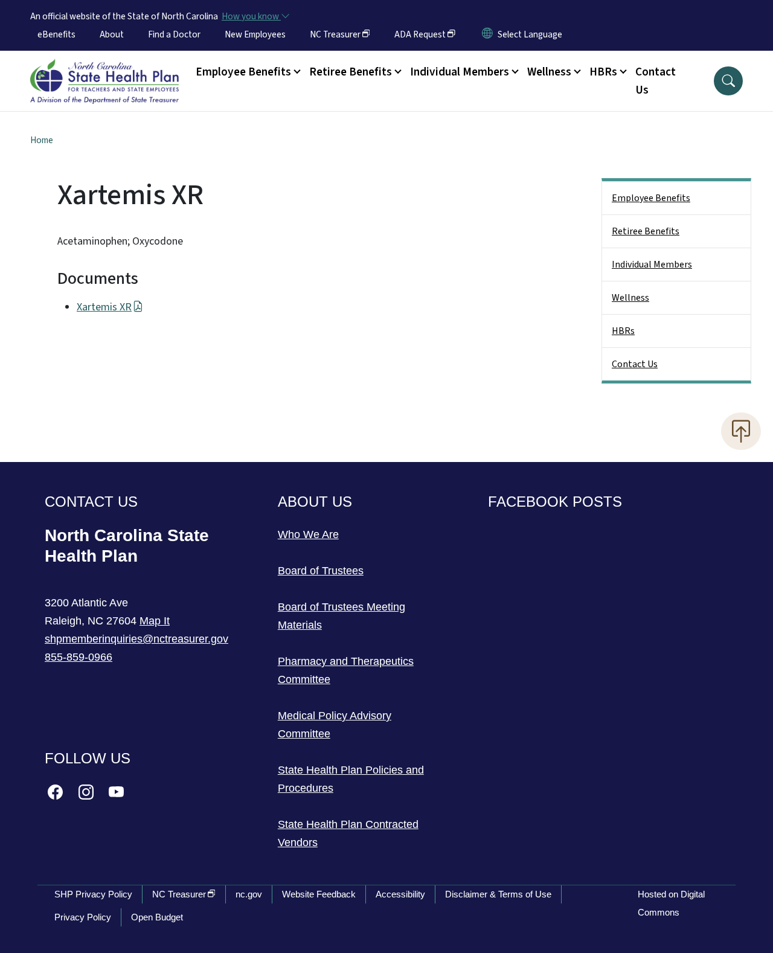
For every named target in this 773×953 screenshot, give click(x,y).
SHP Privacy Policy (93, 894)
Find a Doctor (174, 34)
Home (41, 140)
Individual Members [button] (459, 71)
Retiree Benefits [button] (350, 71)
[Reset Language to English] (487, 34)
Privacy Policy (82, 917)
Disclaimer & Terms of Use (498, 894)
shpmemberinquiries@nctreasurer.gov (136, 639)
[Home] (104, 67)
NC (335, 34)
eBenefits (56, 34)
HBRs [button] (603, 71)
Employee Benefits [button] (243, 71)
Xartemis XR (104, 307)
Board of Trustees (321, 571)
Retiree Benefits (645, 231)
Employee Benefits (651, 198)
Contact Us (655, 80)
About (112, 34)
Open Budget (157, 917)
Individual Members (652, 264)
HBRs (623, 331)
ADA (420, 34)
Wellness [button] (549, 71)
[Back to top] (741, 431)
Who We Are (308, 534)
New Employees (255, 34)
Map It (155, 621)
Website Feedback (319, 894)
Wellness (630, 297)
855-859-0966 (78, 657)
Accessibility (400, 894)
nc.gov (249, 894)
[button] (728, 80)
